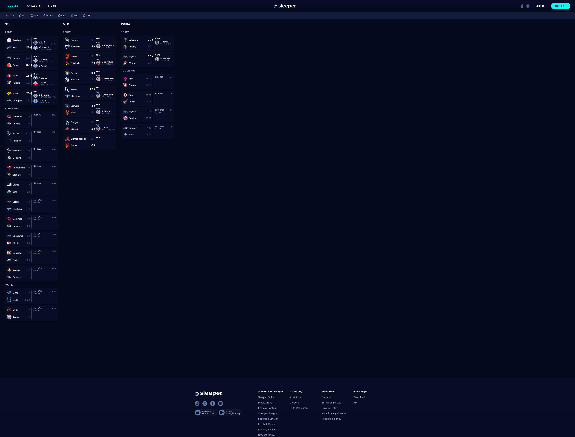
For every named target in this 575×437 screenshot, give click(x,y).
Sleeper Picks (266, 397)
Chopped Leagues (268, 413)
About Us (295, 397)
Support (326, 397)
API (355, 402)
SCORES (13, 6)
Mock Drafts (265, 402)
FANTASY (31, 6)
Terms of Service (331, 402)
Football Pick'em (267, 424)
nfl (7, 24)
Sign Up (559, 5)
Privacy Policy (330, 407)
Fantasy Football (267, 407)
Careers (294, 402)
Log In (540, 5)
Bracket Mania (266, 434)
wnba (125, 24)
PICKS (52, 6)
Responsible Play (331, 418)
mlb (66, 24)
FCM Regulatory (299, 407)
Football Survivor (268, 418)
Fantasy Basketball (269, 429)
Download (359, 397)
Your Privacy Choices (334, 413)
